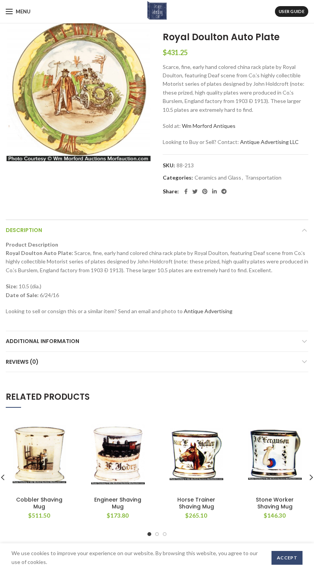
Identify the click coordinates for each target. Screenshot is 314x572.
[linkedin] (214, 191)
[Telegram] (224, 191)
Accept (287, 558)
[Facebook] (186, 191)
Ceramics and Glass (218, 178)
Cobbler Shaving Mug (39, 503)
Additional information (42, 341)
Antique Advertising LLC (269, 142)
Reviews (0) (22, 362)
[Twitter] (195, 191)
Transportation (263, 178)
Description (24, 230)
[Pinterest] (205, 191)
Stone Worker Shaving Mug (275, 503)
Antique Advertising (208, 311)
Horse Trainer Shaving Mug (196, 503)
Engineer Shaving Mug (117, 503)
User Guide (291, 11)
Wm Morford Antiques (209, 126)
